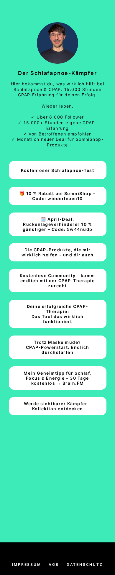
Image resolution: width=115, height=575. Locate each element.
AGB (54, 564)
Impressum (26, 564)
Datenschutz (85, 564)
